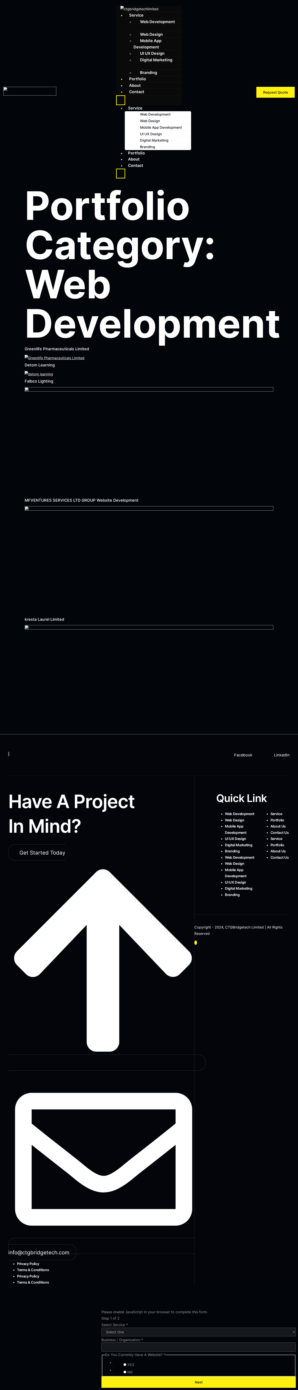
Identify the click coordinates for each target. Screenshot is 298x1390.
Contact (136, 91)
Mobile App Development (147, 43)
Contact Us (280, 832)
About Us (278, 826)
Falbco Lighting (39, 381)
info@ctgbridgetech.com (38, 1252)
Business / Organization (122, 1340)
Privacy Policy (28, 1264)
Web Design (150, 121)
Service (136, 15)
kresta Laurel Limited (44, 619)
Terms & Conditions (33, 1270)
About (134, 159)
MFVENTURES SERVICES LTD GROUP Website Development (82, 500)
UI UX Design (152, 53)
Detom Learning (40, 365)
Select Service (114, 1325)
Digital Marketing (156, 60)
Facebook (242, 755)
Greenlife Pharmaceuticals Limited (57, 349)
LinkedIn (281, 755)
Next (199, 1382)
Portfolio (137, 79)
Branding (147, 147)
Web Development (157, 21)
